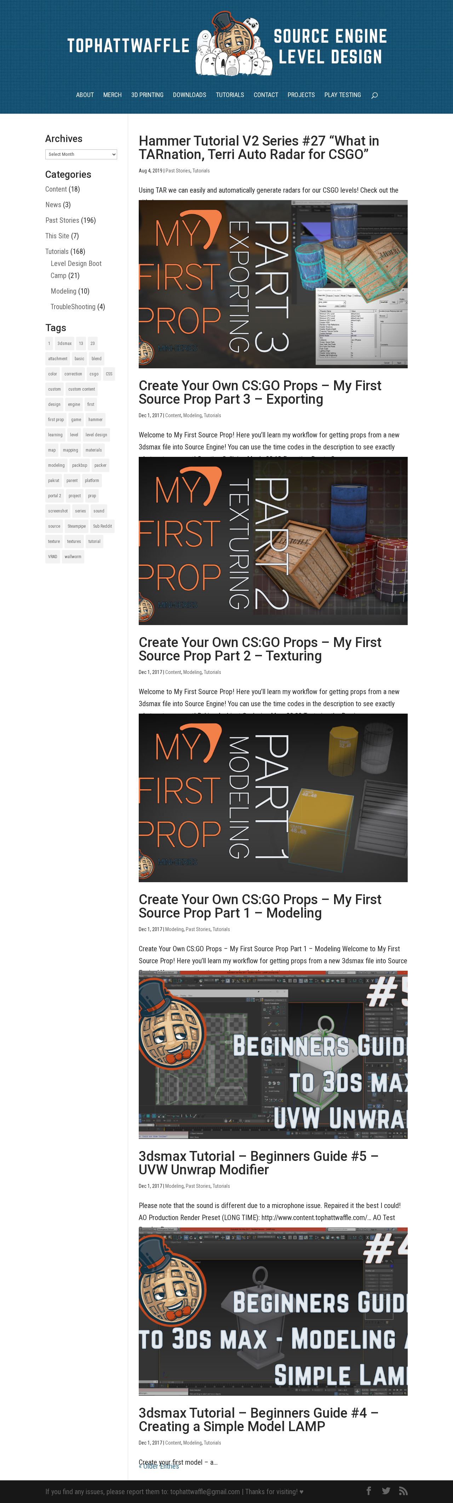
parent (72, 480)
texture (54, 541)
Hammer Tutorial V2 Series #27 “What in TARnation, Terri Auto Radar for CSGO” (259, 147)
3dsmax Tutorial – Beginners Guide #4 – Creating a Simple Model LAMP (259, 1419)
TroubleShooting (73, 306)
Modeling (192, 415)
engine (74, 404)
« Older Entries (159, 1466)
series (80, 511)
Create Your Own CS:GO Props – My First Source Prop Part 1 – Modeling (260, 906)
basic (79, 358)
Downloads (189, 95)
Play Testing (343, 95)
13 (81, 343)
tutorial (94, 541)
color (52, 374)
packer (100, 465)
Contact (266, 95)
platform (92, 480)
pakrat (53, 480)
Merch (112, 95)
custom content (81, 389)
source (54, 526)
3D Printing (147, 95)
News (53, 204)
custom (54, 389)
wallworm (73, 556)
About (85, 95)
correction (73, 374)
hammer (95, 419)
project (75, 495)
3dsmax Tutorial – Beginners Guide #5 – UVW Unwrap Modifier (259, 1163)
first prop (56, 419)
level (74, 434)
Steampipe (77, 526)
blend (97, 358)
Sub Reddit (102, 526)
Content (173, 415)
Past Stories (178, 171)
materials (94, 450)
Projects (301, 95)
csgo (94, 374)
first (90, 404)
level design (96, 434)
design (54, 404)
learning (55, 434)
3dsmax (64, 343)
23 (93, 343)
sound (98, 511)
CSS (109, 374)
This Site (57, 236)
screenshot (58, 511)
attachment (57, 358)
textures (74, 541)
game (76, 419)
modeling (56, 465)
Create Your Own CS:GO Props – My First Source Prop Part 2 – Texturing (260, 649)
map (52, 450)
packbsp (79, 465)
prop (92, 495)
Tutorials (230, 95)
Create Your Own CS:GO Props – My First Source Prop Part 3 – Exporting (260, 392)
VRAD (52, 556)
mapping (70, 450)
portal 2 (54, 495)
